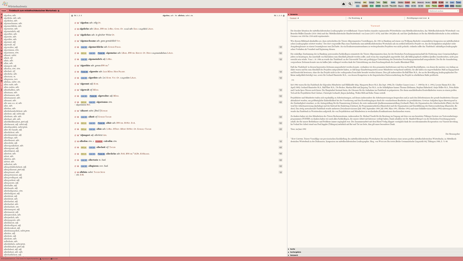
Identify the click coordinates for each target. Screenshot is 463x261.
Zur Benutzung (354, 18)
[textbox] (443, 11)
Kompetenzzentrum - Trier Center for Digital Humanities (20, 259)
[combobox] (443, 11)
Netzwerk (294, 255)
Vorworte (294, 14)
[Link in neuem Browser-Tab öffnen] (86, 47)
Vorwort (293, 18)
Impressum (45, 259)
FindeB (98, 141)
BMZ (82, 53)
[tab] (375, 14)
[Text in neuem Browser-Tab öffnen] (298, 18)
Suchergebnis (295, 252)
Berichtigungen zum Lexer (417, 18)
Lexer (83, 47)
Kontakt (55, 259)
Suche (292, 249)
